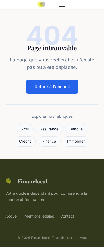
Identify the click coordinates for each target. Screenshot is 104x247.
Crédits (25, 141)
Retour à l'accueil (52, 86)
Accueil (11, 216)
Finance (49, 141)
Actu (25, 129)
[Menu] (62, 5)
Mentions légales (39, 216)
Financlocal (32, 181)
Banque (76, 129)
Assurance (49, 129)
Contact (67, 216)
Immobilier (76, 141)
